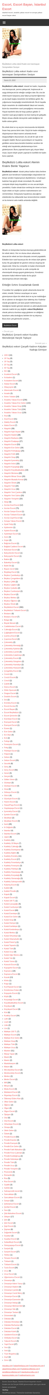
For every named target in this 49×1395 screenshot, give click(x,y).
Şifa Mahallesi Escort (12, 1213)
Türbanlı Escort (10, 1264)
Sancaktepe (9, 1194)
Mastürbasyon (9, 1063)
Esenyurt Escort (10, 725)
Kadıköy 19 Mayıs (11, 843)
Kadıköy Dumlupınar (12, 850)
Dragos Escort (10, 693)
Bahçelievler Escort (12, 553)
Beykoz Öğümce (10, 601)
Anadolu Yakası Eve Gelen (15, 403)
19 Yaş (7, 361)
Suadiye (7, 1236)
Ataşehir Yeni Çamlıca (13, 492)
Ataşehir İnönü (10, 464)
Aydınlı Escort (9, 531)
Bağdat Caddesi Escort (13, 547)
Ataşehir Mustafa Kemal (13, 480)
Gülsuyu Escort (10, 792)
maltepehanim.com (27, 1375)
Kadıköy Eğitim (10, 853)
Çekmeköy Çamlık (11, 652)
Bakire (6, 559)
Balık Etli (7, 566)
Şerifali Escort (9, 1207)
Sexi (6, 1210)
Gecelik (7, 764)
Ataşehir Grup (9, 457)
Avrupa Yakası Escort (12, 521)
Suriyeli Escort (10, 1252)
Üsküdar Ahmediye (11, 1322)
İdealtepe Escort (10, 821)
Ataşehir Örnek (10, 483)
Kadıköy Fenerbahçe (12, 862)
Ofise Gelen (9, 1102)
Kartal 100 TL (9, 901)
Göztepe (7, 783)
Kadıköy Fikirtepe (11, 869)
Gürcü (6, 795)
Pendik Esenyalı (10, 1143)
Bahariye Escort (10, 550)
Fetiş (6, 748)
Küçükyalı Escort (11, 1009)
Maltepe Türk (9, 1044)
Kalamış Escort (10, 885)
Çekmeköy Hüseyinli (12, 668)
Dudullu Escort (10, 697)
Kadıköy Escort (10, 859)
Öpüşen (7, 1114)
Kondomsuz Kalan (11, 990)
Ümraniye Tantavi (11, 1312)
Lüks (6, 1025)
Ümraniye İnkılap (11, 1303)
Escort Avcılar (9, 706)
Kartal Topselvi (10, 945)
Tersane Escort (10, 1258)
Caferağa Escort (10, 629)
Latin (6, 1019)
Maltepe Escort (10, 1035)
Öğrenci (7, 1105)
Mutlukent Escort (11, 1092)
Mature (7, 1067)
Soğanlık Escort (10, 1233)
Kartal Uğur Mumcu (12, 955)
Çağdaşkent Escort (11, 633)
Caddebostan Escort (12, 626)
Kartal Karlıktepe (11, 926)
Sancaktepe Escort (11, 1197)
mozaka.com (7, 1366)
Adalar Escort (9, 384)
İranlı (6, 824)
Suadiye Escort (10, 1239)
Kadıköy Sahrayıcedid (13, 882)
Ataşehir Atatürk (10, 435)
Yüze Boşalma (10, 1354)
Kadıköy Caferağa (11, 846)
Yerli (6, 1351)
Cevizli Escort (9, 677)
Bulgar (6, 620)
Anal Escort (8, 419)
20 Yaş (7, 365)
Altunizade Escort (11, 390)
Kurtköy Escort (10, 1016)
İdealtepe (8, 818)
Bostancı (7, 614)
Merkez (7, 1076)
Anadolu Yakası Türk (12, 409)
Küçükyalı (8, 1006)
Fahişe (7, 741)
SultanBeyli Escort (11, 1242)
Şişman (7, 1229)
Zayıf (6, 1357)
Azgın (6, 540)
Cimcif (6, 681)
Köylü (6, 996)
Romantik (8, 1175)
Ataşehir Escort (10, 444)
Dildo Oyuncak (10, 690)
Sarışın (7, 1201)
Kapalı (6, 894)
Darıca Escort (9, 687)
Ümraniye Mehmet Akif (13, 1306)
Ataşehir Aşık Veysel (12, 432)
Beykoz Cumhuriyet (12, 591)
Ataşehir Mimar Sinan (13, 476)
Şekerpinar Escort (11, 1204)
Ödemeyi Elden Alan (12, 1099)
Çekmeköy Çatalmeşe (13, 655)
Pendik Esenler (10, 1140)
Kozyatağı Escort (11, 1000)
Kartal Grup (8, 920)
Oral (6, 1118)
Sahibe (7, 1188)
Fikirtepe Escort (10, 751)
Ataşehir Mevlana (11, 473)
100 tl (6, 355)
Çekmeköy (8, 642)
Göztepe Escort (10, 786)
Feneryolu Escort (11, 744)
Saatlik (7, 1185)
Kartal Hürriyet (10, 923)
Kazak (6, 977)
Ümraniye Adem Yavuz (13, 1284)
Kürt (5, 1012)
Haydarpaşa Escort (12, 808)
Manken (7, 1051)
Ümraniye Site (10, 1309)
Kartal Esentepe (10, 913)
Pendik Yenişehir (11, 1169)
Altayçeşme (9, 387)
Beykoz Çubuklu (10, 588)
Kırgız (6, 984)
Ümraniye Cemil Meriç (13, 1293)
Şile (5, 1220)
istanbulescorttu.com (29, 1372)
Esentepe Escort (10, 719)
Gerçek (7, 776)
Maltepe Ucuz (9, 1047)
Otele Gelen (9, 1130)
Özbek (6, 1134)
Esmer (6, 728)
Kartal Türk (8, 949)
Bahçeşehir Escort (11, 556)
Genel (6, 773)
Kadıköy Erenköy (11, 856)
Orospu (7, 1127)
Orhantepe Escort (11, 1124)
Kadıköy (7, 840)
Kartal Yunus (9, 961)
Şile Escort (8, 1223)
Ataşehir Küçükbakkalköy (14, 470)
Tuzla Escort (9, 1268)
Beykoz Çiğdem (10, 585)
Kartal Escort (9, 910)
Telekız (7, 1255)
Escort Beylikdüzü (11, 712)
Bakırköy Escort (10, 562)
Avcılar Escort (9, 508)
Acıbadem (8, 377)
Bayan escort (9, 569)
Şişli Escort (8, 1226)
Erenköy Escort (10, 703)
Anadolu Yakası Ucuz (13, 413)
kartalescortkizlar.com (30, 1369)
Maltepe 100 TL (10, 1032)
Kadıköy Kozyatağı (11, 875)
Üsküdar (7, 1319)
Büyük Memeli (10, 623)
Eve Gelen (8, 732)
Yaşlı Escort (9, 1344)
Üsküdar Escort (10, 1328)
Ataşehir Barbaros (11, 438)
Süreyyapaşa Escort (12, 1245)
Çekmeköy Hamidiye (12, 665)
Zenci (6, 1360)
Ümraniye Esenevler (12, 1300)
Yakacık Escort (10, 1341)
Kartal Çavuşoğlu (11, 904)
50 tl (6, 371)
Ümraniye (8, 1280)
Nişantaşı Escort (10, 1095)
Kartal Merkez (9, 933)
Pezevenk (8, 1172)
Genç (6, 767)
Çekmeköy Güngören (12, 661)
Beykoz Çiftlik (9, 582)
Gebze (6, 757)
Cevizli (7, 674)
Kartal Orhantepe (11, 936)
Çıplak (6, 684)
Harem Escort (9, 802)
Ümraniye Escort (11, 1296)
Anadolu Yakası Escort (13, 400)
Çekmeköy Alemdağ (12, 645)
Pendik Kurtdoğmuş (12, 1156)
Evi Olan (7, 735)
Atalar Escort (9, 425)
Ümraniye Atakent (11, 1287)
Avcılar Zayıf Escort (12, 518)
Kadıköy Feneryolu (11, 866)
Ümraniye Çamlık (11, 1290)
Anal (6, 416)
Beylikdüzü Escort (10, 325)
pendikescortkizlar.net (11, 1372)
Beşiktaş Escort (10, 572)
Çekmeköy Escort (11, 658)
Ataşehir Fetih (9, 454)
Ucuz (6, 1271)
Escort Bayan (9, 709)
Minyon (7, 1086)
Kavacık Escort (10, 965)
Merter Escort (9, 1079)
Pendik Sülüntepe (11, 1159)
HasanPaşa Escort (11, 805)
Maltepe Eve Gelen (12, 1038)
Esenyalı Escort (10, 722)
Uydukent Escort (10, 1335)
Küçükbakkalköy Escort (13, 1003)
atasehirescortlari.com (11, 1369)
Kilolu (6, 980)
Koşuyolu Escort (10, 993)
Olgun (6, 1108)
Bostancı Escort (10, 617)
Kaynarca (8, 971)
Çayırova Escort (10, 639)
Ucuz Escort (9, 1274)
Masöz (6, 1060)
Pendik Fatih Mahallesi (13, 1150)
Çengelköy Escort (11, 671)
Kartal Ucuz (9, 952)
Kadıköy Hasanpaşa (12, 872)
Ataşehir (7, 428)
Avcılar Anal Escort (11, 505)
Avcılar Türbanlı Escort (13, 515)
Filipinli (7, 754)
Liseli (6, 1022)
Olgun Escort (9, 1111)
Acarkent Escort (10, 374)
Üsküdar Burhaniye (12, 1325)
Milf (5, 1083)
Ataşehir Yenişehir (11, 499)
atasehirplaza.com (21, 1366)
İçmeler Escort (10, 815)
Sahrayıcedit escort (12, 1191)
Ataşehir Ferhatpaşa (12, 451)
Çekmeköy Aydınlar (12, 649)
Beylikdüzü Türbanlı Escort (15, 610)
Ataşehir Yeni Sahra (12, 495)
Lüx (5, 1028)
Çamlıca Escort (10, 636)
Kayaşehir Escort (11, 968)
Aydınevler (8, 527)
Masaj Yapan (9, 1054)
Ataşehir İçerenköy (11, 460)
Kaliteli (7, 888)
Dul (5, 700)
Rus (5, 1178)
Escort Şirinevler (10, 716)
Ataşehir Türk (9, 486)
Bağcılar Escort (10, 543)
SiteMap (5, 1390)
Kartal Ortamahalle (11, 939)
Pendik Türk (9, 1162)
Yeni (6, 1347)
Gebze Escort (9, 760)
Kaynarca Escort (10, 974)
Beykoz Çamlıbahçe (12, 575)
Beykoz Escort (10, 594)
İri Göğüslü (8, 827)
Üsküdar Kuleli (10, 1331)
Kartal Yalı (8, 958)
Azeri (6, 537)
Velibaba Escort (10, 1338)
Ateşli (6, 502)
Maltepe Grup (9, 1041)
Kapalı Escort (9, 898)
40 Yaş (7, 368)
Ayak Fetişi (8, 524)
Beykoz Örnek (9, 604)
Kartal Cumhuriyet (11, 907)
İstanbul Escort (10, 834)
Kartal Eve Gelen (11, 917)
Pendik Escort (9, 1137)
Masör (6, 1057)
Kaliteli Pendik (10, 891)
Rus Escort (8, 1181)
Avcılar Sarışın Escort (12, 511)
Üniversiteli (8, 1315)
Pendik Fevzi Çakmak (13, 1153)
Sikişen (7, 1217)
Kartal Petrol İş (10, 942)
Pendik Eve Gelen (11, 1146)
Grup (6, 789)
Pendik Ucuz (9, 1166)
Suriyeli (7, 1248)
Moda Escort (9, 1089)
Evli (5, 738)
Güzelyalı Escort (10, 799)
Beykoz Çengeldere (12, 578)
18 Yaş (7, 358)
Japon (6, 837)
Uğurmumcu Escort (12, 1277)
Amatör (7, 393)
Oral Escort (8, 1121)
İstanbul (7, 831)
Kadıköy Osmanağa (12, 878)
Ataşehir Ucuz (9, 489)
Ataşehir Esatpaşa (11, 441)
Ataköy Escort (9, 422)
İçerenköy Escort (11, 811)
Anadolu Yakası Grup (12, 406)
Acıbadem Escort (11, 381)
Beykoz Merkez (10, 598)
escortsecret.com (37, 1366)
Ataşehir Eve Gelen (12, 448)
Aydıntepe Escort (11, 534)
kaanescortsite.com (10, 1375)
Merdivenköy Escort (12, 1073)
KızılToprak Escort (11, 987)
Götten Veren (9, 779)
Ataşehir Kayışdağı (11, 467)
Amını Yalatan (9, 397)
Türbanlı (7, 1261)
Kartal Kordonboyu (11, 929)
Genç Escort (9, 770)
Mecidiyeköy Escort (12, 1070)
